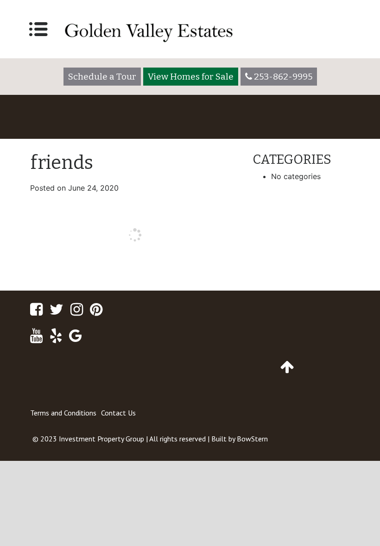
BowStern (252, 438)
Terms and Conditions (63, 412)
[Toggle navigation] (38, 29)
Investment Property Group (101, 438)
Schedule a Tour (102, 76)
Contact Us (118, 412)
